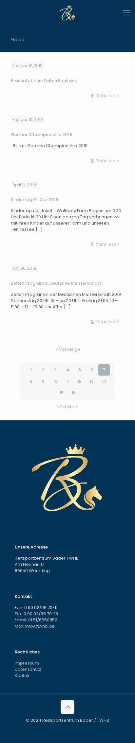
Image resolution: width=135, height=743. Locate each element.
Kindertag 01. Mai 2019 (34, 199)
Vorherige (70, 349)
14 (104, 381)
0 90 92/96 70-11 (40, 607)
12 (80, 381)
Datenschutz (28, 669)
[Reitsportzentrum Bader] (67, 13)
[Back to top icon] (67, 707)
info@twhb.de (40, 626)
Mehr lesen (107, 96)
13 (92, 381)
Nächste (65, 407)
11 (67, 381)
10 (55, 381)
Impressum (27, 663)
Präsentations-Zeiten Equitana (44, 80)
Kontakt (23, 675)
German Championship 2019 (41, 134)
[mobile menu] (126, 13)
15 (62, 393)
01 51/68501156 (42, 620)
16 (74, 393)
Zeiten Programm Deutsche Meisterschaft (56, 283)
